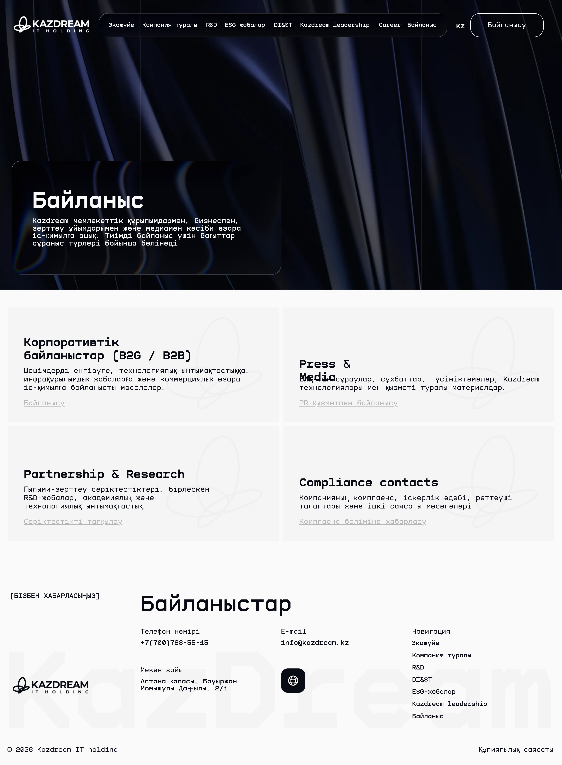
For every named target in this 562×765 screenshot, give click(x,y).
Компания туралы (169, 25)
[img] (293, 680)
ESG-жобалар (245, 25)
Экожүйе (121, 25)
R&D (211, 25)
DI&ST (283, 25)
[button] (507, 25)
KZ (460, 26)
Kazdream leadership (335, 25)
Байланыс (422, 25)
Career (390, 25)
